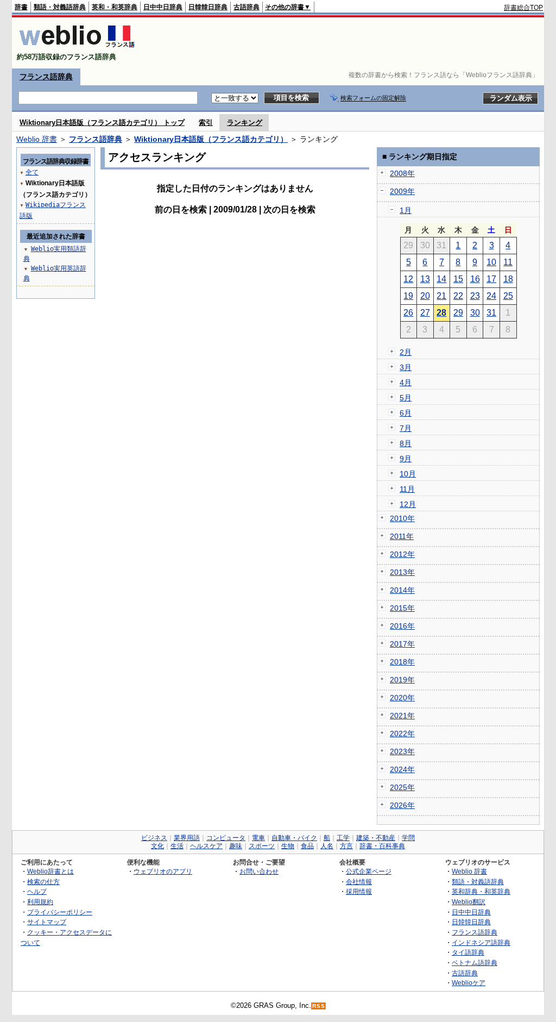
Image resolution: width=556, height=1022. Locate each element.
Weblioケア (468, 982)
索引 (206, 122)
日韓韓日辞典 (208, 7)
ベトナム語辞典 (474, 962)
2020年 (402, 697)
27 (425, 312)
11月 (407, 489)
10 (491, 262)
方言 (346, 846)
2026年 (402, 805)
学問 (408, 838)
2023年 (402, 751)
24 (491, 295)
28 (441, 312)
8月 (406, 443)
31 (491, 312)
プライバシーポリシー (59, 912)
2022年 (402, 733)
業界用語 (187, 838)
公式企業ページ (368, 871)
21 (441, 295)
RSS (318, 1006)
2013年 (402, 572)
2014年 (402, 590)
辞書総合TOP (523, 7)
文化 (157, 846)
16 (475, 279)
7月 (406, 428)
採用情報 (359, 891)
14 (441, 279)
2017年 (402, 643)
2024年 (402, 769)
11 (508, 262)
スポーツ (262, 846)
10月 (408, 473)
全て (32, 172)
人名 (326, 846)
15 (458, 279)
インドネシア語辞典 (481, 942)
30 (475, 312)
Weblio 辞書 (36, 139)
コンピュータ (225, 838)
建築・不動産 (375, 838)
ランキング (244, 122)
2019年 (402, 679)
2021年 (402, 715)
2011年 (402, 536)
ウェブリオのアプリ (163, 871)
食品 (307, 846)
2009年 (402, 191)
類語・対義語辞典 (60, 7)
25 (508, 295)
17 (491, 279)
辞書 (21, 7)
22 (458, 295)
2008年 (402, 173)
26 (408, 312)
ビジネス (154, 838)
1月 (406, 210)
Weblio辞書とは (50, 871)
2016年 (402, 626)
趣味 (235, 846)
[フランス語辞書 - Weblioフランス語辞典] (77, 47)
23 (475, 295)
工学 (343, 838)
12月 (408, 504)
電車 (258, 838)
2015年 (402, 608)
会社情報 (359, 881)
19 (408, 295)
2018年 (402, 661)
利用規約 (40, 901)
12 (408, 279)
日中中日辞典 (162, 7)
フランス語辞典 (46, 76)
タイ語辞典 (468, 952)
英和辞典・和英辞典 (481, 891)
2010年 (402, 518)
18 (508, 279)
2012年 (402, 554)
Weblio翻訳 (468, 901)
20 (425, 295)
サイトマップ (46, 921)
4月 (406, 382)
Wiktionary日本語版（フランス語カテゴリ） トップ (102, 122)
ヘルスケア (206, 846)
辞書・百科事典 (382, 846)
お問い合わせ (259, 871)
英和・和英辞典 (114, 7)
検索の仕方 (43, 881)
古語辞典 (246, 7)
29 (458, 312)
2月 (406, 352)
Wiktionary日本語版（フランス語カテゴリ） (211, 139)
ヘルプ (37, 891)
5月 (406, 397)
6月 (406, 413)
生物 (287, 846)
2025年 (402, 787)
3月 (406, 367)
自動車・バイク (294, 838)
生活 (177, 846)
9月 (406, 458)
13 (425, 279)
